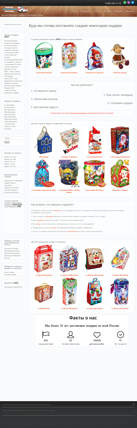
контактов (53, 228)
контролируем (72, 231)
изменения (57, 210)
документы (41, 220)
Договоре (50, 216)
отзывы (38, 224)
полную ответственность (78, 113)
